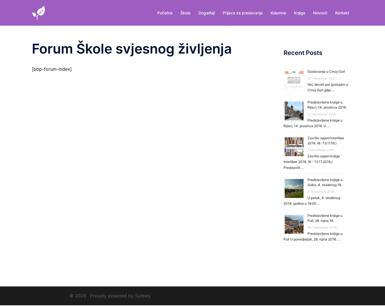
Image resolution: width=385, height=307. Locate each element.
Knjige (299, 12)
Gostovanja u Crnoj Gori (326, 71)
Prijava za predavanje (243, 12)
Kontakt (342, 12)
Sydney (143, 296)
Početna (164, 12)
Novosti (320, 12)
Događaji (206, 12)
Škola (185, 12)
